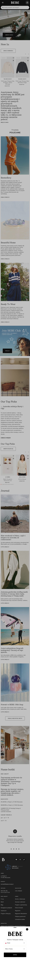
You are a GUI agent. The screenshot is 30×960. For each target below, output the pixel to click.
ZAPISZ (15, 954)
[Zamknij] (27, 929)
